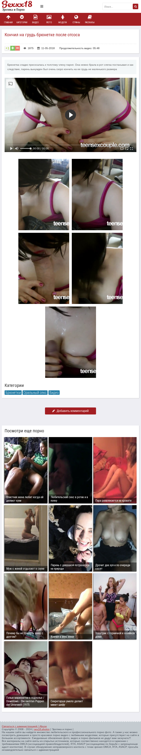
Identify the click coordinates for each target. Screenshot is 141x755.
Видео (35, 22)
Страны (76, 22)
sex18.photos (42, 729)
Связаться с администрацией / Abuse (24, 726)
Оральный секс (35, 392)
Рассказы (90, 22)
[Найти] (135, 6)
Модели (62, 22)
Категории (22, 22)
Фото (49, 22)
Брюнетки (13, 392)
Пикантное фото (20, 6)
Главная (8, 22)
